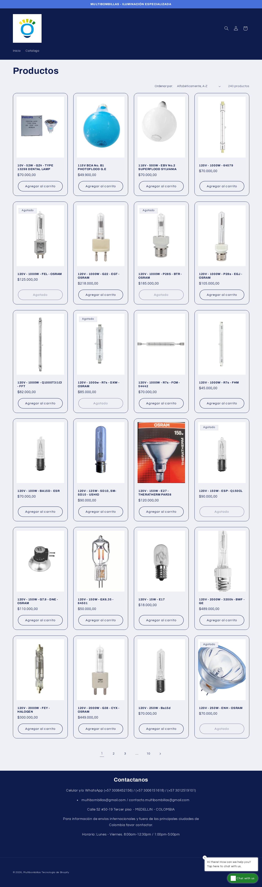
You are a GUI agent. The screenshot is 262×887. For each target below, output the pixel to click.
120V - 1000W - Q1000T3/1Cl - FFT (39, 384)
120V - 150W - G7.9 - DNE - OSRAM (37, 601)
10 (148, 753)
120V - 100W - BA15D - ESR (38, 490)
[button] (226, 28)
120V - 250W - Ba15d (154, 707)
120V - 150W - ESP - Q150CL (221, 490)
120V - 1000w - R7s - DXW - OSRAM (99, 384)
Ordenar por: (164, 86)
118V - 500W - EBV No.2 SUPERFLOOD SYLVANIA (157, 167)
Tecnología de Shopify (55, 872)
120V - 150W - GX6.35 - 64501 (96, 601)
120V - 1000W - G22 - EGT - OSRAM (99, 275)
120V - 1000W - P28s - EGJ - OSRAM (220, 275)
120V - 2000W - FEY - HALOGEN (33, 709)
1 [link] (102, 753)
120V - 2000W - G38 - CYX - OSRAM (99, 709)
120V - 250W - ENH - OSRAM (221, 707)
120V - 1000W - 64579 (216, 165)
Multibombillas (32, 872)
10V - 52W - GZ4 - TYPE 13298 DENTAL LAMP (35, 167)
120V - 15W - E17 (151, 599)
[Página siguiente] (160, 753)
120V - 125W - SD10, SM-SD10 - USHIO (97, 492)
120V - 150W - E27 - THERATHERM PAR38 (155, 492)
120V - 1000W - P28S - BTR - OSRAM (160, 275)
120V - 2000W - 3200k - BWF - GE (222, 601)
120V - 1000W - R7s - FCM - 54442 (159, 384)
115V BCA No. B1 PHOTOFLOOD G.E (92, 167)
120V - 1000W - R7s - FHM (219, 382)
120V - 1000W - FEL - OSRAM (39, 274)
